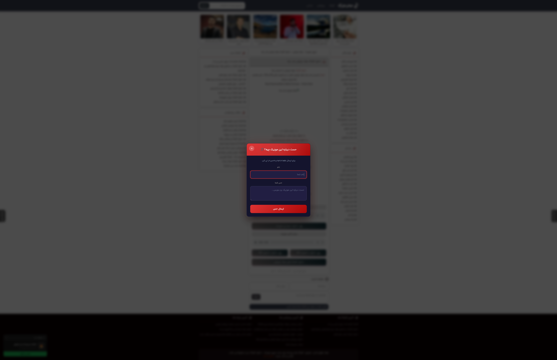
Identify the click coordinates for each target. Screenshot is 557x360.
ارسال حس (278, 209)
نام (278, 167)
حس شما (278, 182)
